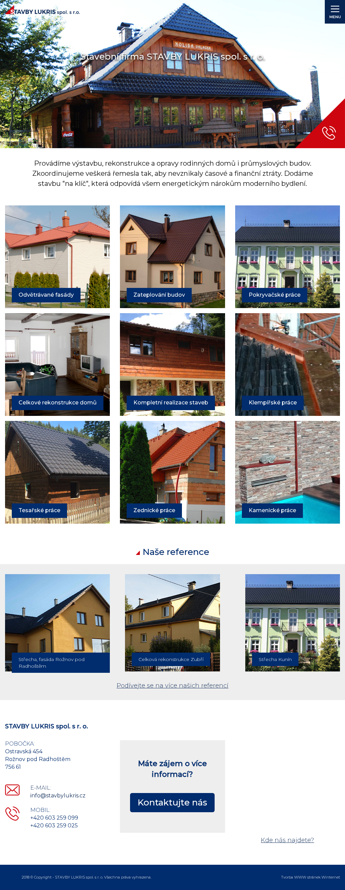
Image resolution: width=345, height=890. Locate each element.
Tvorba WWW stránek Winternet (310, 877)
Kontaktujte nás (172, 802)
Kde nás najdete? (287, 840)
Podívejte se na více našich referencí (172, 685)
